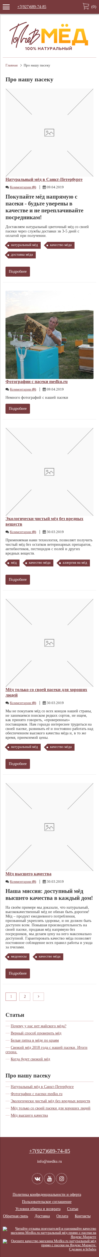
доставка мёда (22, 254)
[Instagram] (61, 1178)
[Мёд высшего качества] (50, 827)
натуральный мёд (24, 245)
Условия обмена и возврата (38, 1209)
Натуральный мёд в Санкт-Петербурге (44, 179)
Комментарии (23, 187)
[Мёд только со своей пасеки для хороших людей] (50, 643)
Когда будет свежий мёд (30, 1059)
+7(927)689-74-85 (31, 7)
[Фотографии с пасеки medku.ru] (50, 335)
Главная (12, 65)
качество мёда (61, 245)
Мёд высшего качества (28, 873)
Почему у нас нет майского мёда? (38, 1026)
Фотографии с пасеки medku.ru (37, 381)
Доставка (42, 1216)
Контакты (82, 1216)
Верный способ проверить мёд (36, 1033)
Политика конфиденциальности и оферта (47, 1194)
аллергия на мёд (75, 563)
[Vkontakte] (37, 1178)
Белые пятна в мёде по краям (35, 1040)
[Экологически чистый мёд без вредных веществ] (50, 472)
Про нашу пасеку (28, 1075)
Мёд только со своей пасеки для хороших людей (50, 1108)
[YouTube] (49, 1178)
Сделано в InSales (82, 1249)
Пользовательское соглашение (47, 1202)
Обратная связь (15, 1216)
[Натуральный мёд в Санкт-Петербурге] (50, 133)
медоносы (19, 956)
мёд (14, 563)
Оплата (62, 1216)
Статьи (15, 1015)
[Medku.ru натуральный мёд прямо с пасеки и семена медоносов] (49, 52)
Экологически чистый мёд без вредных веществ (50, 1101)
